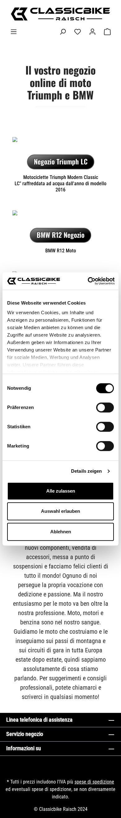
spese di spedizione (94, 782)
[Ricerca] (62, 31)
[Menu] (13, 31)
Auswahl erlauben (60, 511)
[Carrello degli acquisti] (107, 31)
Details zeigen (86, 471)
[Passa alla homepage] (60, 14)
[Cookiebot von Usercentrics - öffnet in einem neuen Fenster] (87, 281)
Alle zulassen (60, 491)
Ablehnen (60, 531)
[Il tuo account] (92, 31)
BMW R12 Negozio (60, 235)
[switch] (105, 407)
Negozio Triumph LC (60, 161)
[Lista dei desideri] (77, 31)
